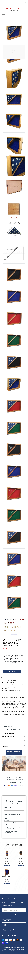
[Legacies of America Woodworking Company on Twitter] (3, 935)
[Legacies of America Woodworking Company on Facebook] (6, 935)
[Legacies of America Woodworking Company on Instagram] (12, 935)
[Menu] (2, 2)
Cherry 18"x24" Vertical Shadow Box (7, 878)
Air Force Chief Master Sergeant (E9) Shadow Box (7, 859)
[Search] (5, 2)
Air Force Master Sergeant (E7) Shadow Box (21, 859)
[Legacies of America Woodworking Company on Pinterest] (9, 935)
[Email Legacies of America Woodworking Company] (16, 935)
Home (3, 14)
